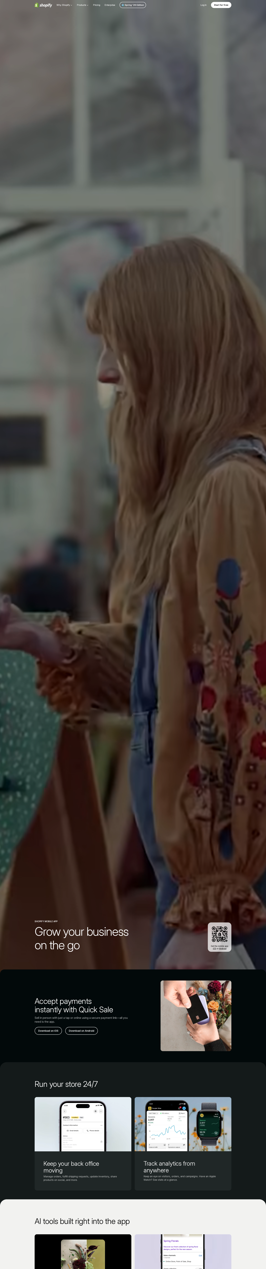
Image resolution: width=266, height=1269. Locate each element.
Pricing (96, 5)
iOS (214, 948)
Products (81, 5)
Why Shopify (63, 5)
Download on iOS (48, 1030)
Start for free (221, 5)
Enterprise (110, 5)
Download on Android (81, 1030)
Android (222, 948)
